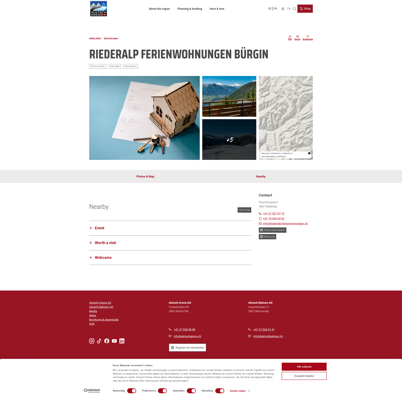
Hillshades (275, 153)
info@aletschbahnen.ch (268, 336)
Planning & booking (189, 8)
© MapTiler (286, 153)
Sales (92, 315)
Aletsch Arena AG (100, 302)
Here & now (217, 8)
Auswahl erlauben (304, 376)
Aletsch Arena (95, 38)
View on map (244, 210)
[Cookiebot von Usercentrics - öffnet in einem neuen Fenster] (92, 391)
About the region (159, 8)
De (270, 8)
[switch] (162, 390)
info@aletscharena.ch (187, 336)
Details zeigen (238, 390)
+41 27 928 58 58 (184, 329)
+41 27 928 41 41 (264, 329)
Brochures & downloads (104, 319)
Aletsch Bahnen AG (101, 307)
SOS (92, 324)
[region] (286, 118)
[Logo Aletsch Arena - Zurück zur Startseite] (98, 8)
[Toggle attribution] (309, 153)
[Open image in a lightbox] (144, 118)
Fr (275, 8)
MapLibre (266, 153)
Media (93, 311)
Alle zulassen (304, 366)
